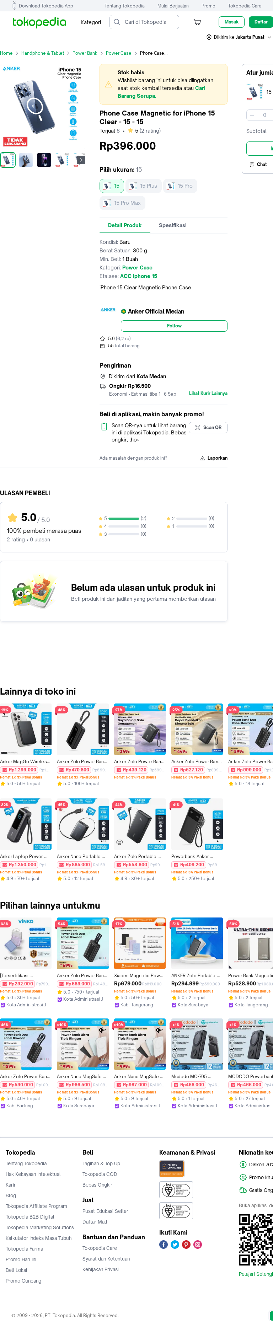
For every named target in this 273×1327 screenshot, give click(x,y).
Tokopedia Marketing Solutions (40, 1227)
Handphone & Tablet (42, 53)
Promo (208, 6)
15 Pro (185, 186)
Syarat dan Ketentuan (106, 1259)
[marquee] (164, 84)
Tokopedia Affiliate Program (36, 1206)
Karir (11, 1185)
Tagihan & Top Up (101, 1163)
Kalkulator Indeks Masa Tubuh (39, 1238)
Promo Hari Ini (21, 1259)
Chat (262, 164)
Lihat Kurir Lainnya (208, 393)
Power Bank (85, 53)
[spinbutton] (264, 115)
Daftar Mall (94, 1222)
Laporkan (218, 458)
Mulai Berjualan (173, 6)
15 (116, 186)
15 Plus (148, 186)
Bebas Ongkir (97, 1185)
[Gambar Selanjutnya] (81, 160)
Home (6, 53)
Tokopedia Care (245, 6)
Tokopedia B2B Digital (30, 1217)
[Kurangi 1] (252, 115)
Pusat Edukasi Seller (105, 1211)
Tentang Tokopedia (125, 6)
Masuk (232, 22)
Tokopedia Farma (24, 1249)
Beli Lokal (16, 1270)
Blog (11, 1195)
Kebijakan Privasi (100, 1269)
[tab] (125, 225)
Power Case (119, 53)
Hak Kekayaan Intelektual (33, 1174)
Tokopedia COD (99, 1174)
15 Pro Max (127, 203)
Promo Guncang (23, 1281)
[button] (239, 37)
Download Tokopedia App (46, 6)
